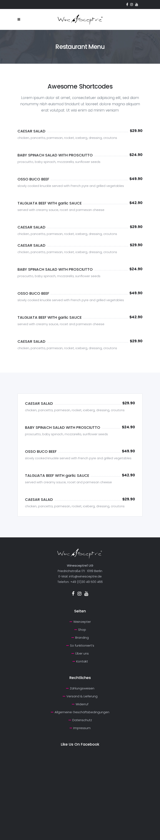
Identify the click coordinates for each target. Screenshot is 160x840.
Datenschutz (82, 720)
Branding (82, 637)
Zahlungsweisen (82, 688)
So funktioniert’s (82, 645)
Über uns (82, 653)
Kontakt (82, 661)
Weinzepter (82, 621)
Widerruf (82, 704)
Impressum (82, 728)
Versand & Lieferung (82, 696)
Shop (82, 629)
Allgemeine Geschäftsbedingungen (82, 712)
